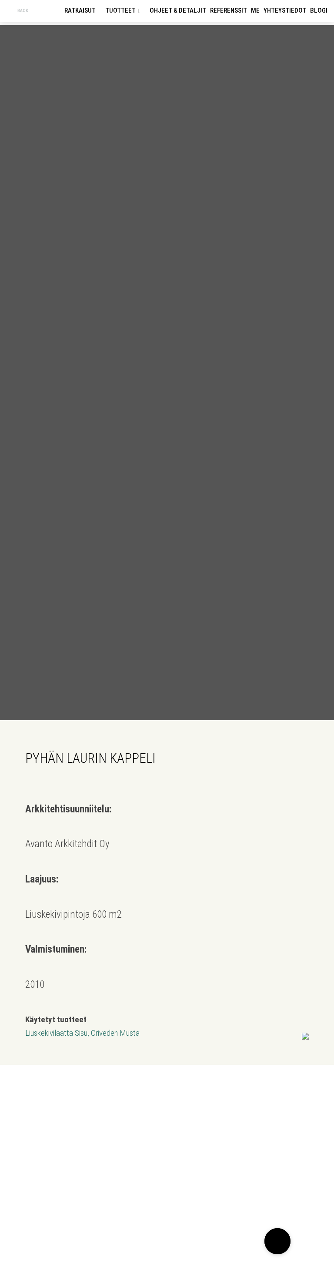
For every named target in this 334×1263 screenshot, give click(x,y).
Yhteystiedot (285, 10)
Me (255, 10)
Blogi (318, 10)
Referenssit (228, 10)
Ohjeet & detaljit (178, 10)
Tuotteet (120, 10)
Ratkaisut (80, 10)
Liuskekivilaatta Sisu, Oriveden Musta (82, 1033)
